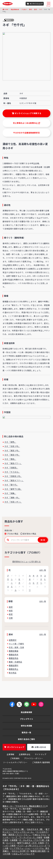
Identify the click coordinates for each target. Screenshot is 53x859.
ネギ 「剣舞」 (10, 493)
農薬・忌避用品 (15, 662)
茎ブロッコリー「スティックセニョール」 (26, 830)
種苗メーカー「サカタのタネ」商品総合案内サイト (24, 806)
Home (6, 9)
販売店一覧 (26, 732)
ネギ (40, 9)
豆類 (11, 618)
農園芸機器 (13, 651)
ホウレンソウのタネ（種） (14, 829)
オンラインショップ (36, 4)
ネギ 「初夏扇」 (11, 467)
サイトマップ (40, 754)
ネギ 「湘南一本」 (12, 497)
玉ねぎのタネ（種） (35, 829)
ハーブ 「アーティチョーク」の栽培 (27, 837)
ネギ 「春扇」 (10, 459)
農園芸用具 (13, 654)
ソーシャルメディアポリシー (15, 762)
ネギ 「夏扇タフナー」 (14, 480)
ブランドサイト (26, 719)
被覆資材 (12, 640)
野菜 (30, 9)
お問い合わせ (40, 747)
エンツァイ (11, 843)
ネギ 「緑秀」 (10, 442)
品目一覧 (42, 570)
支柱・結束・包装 (16, 647)
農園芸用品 (13, 658)
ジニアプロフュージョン (20, 848)
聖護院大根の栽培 (38, 851)
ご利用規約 (15, 758)
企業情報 (10, 754)
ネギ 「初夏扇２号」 (13, 476)
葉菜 (35, 9)
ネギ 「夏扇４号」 (12, 454)
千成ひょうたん (39, 834)
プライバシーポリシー (33, 758)
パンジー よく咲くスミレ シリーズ (32, 845)
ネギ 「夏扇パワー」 (13, 463)
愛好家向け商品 (29, 533)
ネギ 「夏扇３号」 (12, 450)
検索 (43, 539)
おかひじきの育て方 (20, 851)
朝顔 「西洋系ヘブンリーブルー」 (17, 834)
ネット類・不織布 (16, 643)
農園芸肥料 (13, 665)
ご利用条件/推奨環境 (41, 762)
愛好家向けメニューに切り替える (26, 561)
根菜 (11, 610)
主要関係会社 (24, 754)
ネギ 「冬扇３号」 (12, 446)
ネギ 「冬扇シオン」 (13, 502)
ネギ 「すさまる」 (12, 472)
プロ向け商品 (12, 533)
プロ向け (24, 9)
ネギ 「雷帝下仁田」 (13, 489)
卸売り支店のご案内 (26, 739)
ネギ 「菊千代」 (11, 484)
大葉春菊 (13, 840)
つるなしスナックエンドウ (23, 853)
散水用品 (12, 672)
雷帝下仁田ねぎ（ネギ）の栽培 (30, 843)
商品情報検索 (15, 9)
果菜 (11, 614)
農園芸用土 (13, 669)
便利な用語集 (26, 725)
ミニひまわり (42, 832)
